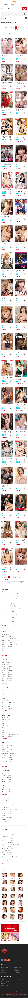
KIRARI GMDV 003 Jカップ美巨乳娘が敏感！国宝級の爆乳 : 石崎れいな (21, 540)
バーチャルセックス (7, 745)
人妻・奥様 (6, 726)
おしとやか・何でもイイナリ (10, 734)
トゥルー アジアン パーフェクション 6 (21, 164)
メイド (5, 696)
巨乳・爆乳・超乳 (8, 636)
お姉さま (5, 723)
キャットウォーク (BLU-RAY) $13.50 (11, 610)
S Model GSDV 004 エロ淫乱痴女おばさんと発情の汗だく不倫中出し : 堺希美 (7, 110)
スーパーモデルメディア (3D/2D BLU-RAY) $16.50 (12, 624)
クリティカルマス (7, 811)
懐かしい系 (5, 747)
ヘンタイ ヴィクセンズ (20, 216)
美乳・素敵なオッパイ (9, 638)
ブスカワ (5, 653)
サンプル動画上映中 (8, 777)
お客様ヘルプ (14, 4)
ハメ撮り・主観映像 (8, 670)
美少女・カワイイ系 (8, 646)
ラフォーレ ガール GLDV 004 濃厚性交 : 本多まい (21, 405)
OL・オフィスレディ (8, 702)
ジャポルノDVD (4, 967)
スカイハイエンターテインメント (11, 856)
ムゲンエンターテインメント (10, 844)
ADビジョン (5, 807)
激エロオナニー (7, 678)
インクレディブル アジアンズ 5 (20, 298)
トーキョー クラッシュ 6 (20, 566)
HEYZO (5, 836)
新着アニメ (6, 773)
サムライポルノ (7, 852)
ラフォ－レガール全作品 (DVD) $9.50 (11, 622)
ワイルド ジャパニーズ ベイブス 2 (20, 244)
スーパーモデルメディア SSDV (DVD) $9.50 (12, 596)
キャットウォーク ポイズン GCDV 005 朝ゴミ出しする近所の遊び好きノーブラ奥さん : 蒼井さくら (21, 190)
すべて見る (5, 863)
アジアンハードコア (8, 757)
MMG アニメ (6, 819)
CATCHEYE (6, 850)
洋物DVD (3, 969)
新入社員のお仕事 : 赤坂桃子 (7, 459)
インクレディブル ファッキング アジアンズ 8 (6, 56)
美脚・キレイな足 (7, 642)
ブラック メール (6, 791)
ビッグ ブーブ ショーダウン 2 (21, 271)
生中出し (5, 664)
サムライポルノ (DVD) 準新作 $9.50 (10, 606)
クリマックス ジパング (8, 854)
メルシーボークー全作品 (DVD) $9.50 (11, 618)
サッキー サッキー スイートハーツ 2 (21, 512)
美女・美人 (6, 648)
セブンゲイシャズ (7, 801)
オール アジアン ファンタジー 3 (7, 298)
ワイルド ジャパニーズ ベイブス (6, 351)
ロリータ (5, 717)
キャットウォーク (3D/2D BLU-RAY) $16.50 (12, 608)
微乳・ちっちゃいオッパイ (10, 644)
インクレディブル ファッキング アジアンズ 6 (6, 244)
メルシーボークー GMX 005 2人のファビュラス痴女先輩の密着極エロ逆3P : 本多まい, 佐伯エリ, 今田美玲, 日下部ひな (7, 163)
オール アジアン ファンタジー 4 (7, 83)
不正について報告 (5, 981)
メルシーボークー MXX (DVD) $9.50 (10, 600)
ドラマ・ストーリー (8, 755)
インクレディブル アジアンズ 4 (20, 351)
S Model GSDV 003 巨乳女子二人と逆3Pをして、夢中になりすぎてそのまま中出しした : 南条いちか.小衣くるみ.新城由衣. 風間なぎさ (7, 378)
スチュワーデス (6, 704)
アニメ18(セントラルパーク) (9, 803)
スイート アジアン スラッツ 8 (7, 271)
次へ (18, 29)
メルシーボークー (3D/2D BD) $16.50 (11, 614)
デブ (4, 651)
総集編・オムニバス (8, 749)
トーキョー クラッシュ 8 (6, 405)
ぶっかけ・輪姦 (7, 674)
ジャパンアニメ (6, 813)
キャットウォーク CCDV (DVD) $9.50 (11, 594)
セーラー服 (6, 689)
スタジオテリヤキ (7, 840)
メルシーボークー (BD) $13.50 (9, 616)
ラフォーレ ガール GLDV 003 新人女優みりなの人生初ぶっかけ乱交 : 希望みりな (7, 566)
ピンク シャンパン (7, 848)
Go (22, 33)
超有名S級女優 (7, 634)
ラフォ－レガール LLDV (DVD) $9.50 (11, 598)
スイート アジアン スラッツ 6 (7, 512)
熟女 (4, 728)
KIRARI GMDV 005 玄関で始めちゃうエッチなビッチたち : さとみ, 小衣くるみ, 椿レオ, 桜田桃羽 (7, 137)
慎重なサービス (19, 983)
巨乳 (4, 787)
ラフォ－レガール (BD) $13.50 (9, 620)
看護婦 (5, 698)
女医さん (5, 700)
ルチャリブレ (6, 861)
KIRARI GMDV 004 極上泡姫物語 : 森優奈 (21, 378)
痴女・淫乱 (6, 719)
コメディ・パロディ (7, 764)
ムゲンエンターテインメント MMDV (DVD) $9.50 (14, 602)
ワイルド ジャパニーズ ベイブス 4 (20, 56)
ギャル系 (5, 721)
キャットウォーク (7, 832)
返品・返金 (3, 983)
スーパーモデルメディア (9, 834)
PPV (9, 9)
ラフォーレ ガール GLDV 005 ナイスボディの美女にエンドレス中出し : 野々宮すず (21, 136)
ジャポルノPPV (17, 967)
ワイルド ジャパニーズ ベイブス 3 (20, 110)
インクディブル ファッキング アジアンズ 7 (20, 83)
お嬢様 (4, 732)
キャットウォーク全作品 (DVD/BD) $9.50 (12, 612)
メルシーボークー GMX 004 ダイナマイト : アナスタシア (7, 432)
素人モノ (5, 751)
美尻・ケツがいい (8, 640)
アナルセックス (7, 666)
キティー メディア (7, 817)
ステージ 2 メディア (8, 842)
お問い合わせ (19, 979)
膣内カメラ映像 (7, 676)
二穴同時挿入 (6, 668)
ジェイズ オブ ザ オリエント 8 (7, 217)
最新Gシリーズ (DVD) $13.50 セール (11, 592)
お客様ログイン (4, 971)
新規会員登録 (17, 971)
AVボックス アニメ (7, 805)
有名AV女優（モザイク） (9, 753)
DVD (2, 9)
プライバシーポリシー (6, 985)
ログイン (6, 4)
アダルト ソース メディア (9, 809)
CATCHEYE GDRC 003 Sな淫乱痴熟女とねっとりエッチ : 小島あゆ (7, 190)
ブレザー (5, 692)
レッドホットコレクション (10, 859)
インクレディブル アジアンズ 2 (6, 539)
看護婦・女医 (6, 781)
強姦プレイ (5, 785)
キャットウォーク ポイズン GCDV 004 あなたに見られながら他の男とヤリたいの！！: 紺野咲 (21, 459)
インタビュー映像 (7, 762)
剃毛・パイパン (7, 680)
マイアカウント (19, 981)
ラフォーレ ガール (7, 838)
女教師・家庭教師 (7, 694)
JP (22, 4)
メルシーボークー (7, 846)
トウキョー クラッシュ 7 (20, 486)
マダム (5, 730)
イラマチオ (6, 672)
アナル (4, 783)
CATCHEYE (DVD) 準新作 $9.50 (9, 604)
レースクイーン (7, 708)
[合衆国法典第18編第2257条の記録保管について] (14, 993)
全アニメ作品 (6, 775)
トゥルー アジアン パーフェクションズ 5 (7, 325)
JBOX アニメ (6, 815)
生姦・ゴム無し (7, 662)
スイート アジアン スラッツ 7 (21, 325)
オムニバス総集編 (7, 779)
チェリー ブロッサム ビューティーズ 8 (7, 486)
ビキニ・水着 (6, 789)
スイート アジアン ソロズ (21, 432)
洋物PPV (16, 969)
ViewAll (4, 655)
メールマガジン (17, 972)
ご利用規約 (3, 972)
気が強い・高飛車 (7, 736)
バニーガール (6, 706)
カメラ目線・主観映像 (8, 759)
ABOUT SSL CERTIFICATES (4, 956)
